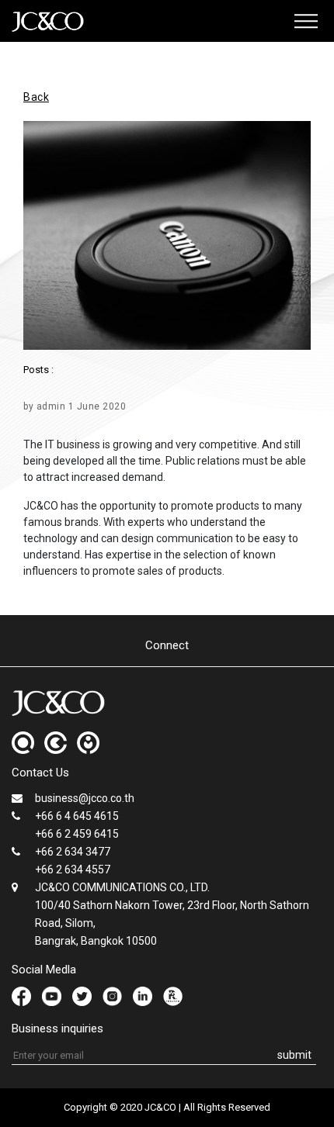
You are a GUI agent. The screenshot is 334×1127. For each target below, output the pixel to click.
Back (36, 97)
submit (294, 1055)
